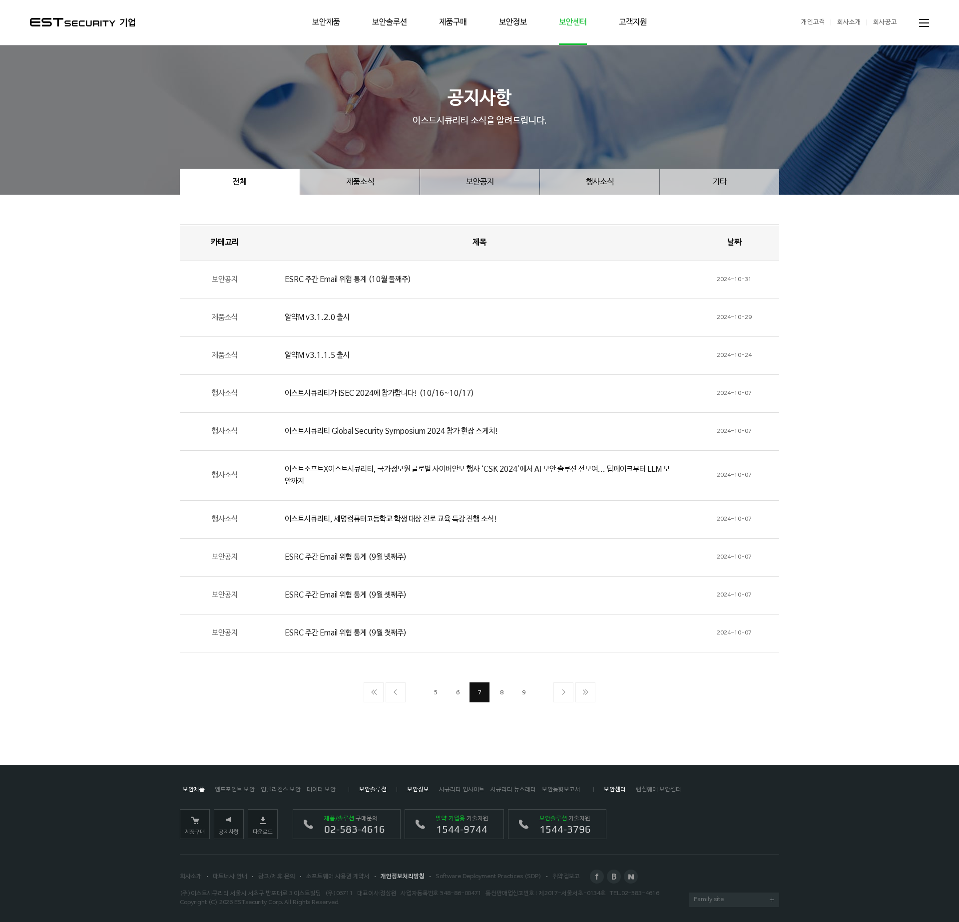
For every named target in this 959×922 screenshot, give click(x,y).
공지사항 (229, 832)
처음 (374, 692)
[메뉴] (924, 23)
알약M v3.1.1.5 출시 (317, 355)
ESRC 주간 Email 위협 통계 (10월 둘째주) (348, 280)
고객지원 (633, 22)
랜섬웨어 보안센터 (658, 789)
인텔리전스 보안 (281, 789)
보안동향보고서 (561, 789)
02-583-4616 (640, 893)
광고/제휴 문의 (276, 876)
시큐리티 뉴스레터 (513, 789)
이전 (396, 692)
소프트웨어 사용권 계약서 (338, 876)
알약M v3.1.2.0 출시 (317, 317)
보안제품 (326, 22)
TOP (924, 887)
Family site (709, 899)
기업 (128, 23)
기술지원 (462, 825)
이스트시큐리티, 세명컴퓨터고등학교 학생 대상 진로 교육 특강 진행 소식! (391, 519)
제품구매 (453, 22)
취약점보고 (566, 876)
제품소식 (360, 182)
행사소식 (600, 182)
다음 (563, 692)
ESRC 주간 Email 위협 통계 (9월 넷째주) (346, 557)
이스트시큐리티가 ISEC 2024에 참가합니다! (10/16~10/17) (379, 393)
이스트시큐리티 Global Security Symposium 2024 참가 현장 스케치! (391, 431)
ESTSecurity (72, 22)
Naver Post (631, 877)
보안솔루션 (389, 22)
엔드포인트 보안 (235, 789)
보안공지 (480, 182)
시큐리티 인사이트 (461, 789)
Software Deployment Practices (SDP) (488, 876)
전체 (240, 182)
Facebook (597, 877)
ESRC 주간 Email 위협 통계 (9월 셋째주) (346, 595)
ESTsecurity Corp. (258, 902)
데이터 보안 (321, 789)
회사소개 (849, 22)
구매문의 (354, 825)
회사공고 (885, 22)
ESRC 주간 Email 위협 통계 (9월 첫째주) (346, 633)
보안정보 (513, 22)
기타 (720, 182)
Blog (614, 877)
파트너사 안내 (230, 876)
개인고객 (813, 22)
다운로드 (263, 832)
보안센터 (573, 22)
